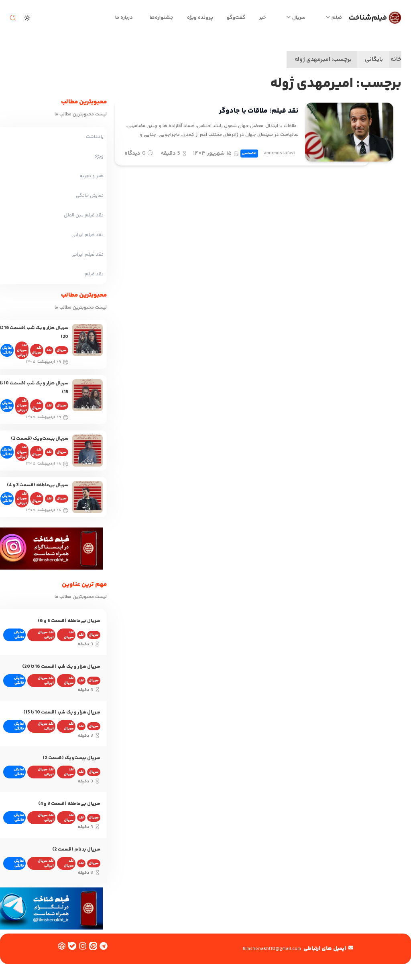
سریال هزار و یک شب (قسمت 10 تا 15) (61, 712)
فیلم (337, 18)
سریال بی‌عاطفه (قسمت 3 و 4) (37, 485)
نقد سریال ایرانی (22, 350)
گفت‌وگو (236, 18)
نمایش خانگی (7, 350)
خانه (396, 59)
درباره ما (124, 18)
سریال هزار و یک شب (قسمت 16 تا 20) (61, 667)
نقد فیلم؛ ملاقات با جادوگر (259, 111)
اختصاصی (249, 153)
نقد (49, 350)
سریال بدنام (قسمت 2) (76, 849)
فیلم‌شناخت (368, 18)
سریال (298, 18)
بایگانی (374, 59)
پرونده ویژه (200, 18)
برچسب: (323, 59)
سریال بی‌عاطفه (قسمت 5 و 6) (69, 621)
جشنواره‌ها (161, 18)
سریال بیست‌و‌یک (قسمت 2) (39, 439)
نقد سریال (37, 350)
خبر (262, 18)
